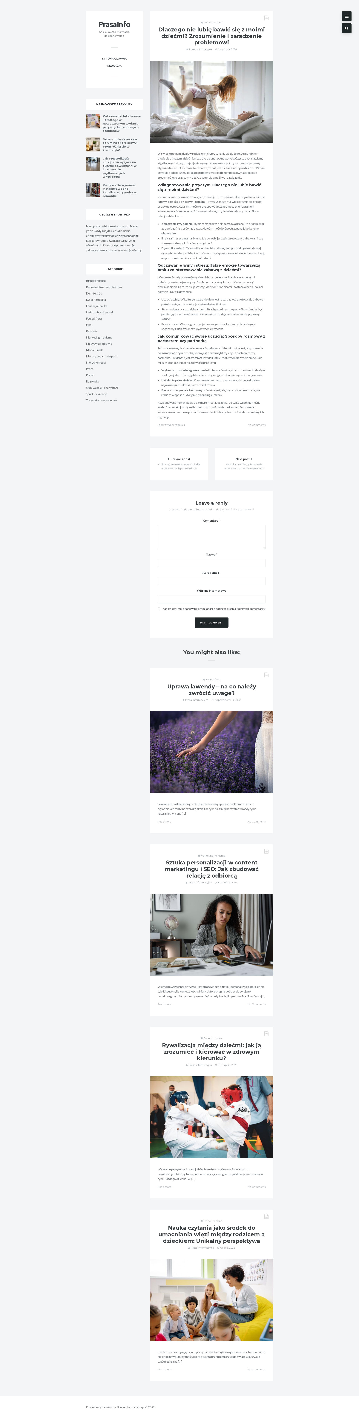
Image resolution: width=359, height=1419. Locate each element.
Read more (164, 821)
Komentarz (211, 520)
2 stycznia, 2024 (227, 49)
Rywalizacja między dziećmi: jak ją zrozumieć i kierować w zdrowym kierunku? (211, 1052)
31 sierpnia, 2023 (227, 1064)
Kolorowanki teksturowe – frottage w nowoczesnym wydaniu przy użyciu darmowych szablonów (122, 123)
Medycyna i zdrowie (99, 343)
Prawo (90, 375)
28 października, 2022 (228, 699)
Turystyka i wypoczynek (101, 400)
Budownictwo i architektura (104, 287)
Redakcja (114, 65)
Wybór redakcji (175, 424)
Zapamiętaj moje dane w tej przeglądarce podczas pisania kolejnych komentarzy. (213, 608)
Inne (88, 325)
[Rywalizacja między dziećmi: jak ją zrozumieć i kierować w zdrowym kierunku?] (211, 1117)
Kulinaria (91, 331)
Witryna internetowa (211, 590)
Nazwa (211, 554)
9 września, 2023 (227, 882)
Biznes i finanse (96, 280)
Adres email (211, 572)
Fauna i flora (213, 679)
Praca (89, 369)
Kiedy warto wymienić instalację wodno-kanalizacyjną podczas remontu (120, 190)
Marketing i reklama (213, 855)
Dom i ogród (94, 293)
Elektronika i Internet (99, 312)
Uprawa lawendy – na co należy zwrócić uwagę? (211, 689)
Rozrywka (92, 381)
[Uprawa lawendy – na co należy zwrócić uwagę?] (211, 752)
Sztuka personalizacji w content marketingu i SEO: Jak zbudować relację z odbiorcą (212, 869)
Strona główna (114, 58)
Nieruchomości (96, 362)
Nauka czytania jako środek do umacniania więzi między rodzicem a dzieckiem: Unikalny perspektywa (211, 1234)
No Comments (257, 424)
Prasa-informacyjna (200, 49)
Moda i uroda (94, 350)
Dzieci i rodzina (213, 22)
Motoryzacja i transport (101, 356)
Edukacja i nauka (96, 306)
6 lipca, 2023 (227, 1247)
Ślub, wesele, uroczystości (102, 387)
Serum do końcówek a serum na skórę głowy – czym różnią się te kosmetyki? (121, 144)
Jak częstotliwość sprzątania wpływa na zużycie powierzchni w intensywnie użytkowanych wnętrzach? (119, 168)
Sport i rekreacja (96, 394)
